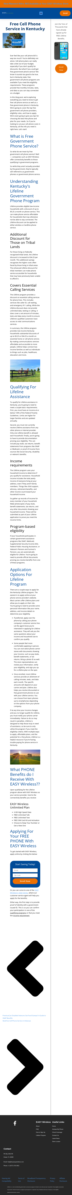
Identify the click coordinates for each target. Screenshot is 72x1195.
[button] (41, 13)
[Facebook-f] (15, 1123)
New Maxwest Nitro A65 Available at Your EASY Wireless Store (36, 4)
